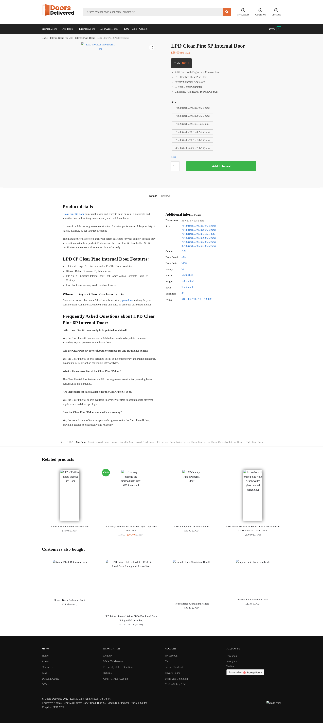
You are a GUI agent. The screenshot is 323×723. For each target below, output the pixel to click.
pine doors (127, 300)
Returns (107, 673)
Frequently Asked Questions (118, 667)
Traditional (187, 287)
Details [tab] (153, 195)
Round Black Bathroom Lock (69, 600)
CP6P (184, 262)
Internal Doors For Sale (61, 38)
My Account (243, 14)
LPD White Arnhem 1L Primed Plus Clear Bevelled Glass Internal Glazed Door (253, 528)
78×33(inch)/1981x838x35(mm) (199, 241)
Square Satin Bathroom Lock (253, 599)
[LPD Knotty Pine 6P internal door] (192, 495)
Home (45, 38)
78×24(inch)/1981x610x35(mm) (199, 225)
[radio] (192, 107)
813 (205, 299)
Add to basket (221, 166)
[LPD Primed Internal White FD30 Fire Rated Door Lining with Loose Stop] (131, 585)
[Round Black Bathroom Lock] (70, 577)
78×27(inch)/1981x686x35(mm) (199, 229)
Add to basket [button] (70, 632)
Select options (70, 542)
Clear (173, 157)
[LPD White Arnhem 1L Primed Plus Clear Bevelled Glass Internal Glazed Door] (253, 495)
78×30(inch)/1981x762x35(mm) (199, 237)
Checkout (276, 14)
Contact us (47, 667)
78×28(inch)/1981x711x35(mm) (199, 233)
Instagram (231, 661)
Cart (167, 661)
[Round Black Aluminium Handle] (192, 579)
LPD (184, 256)
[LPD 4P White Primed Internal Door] (70, 495)
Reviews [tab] (165, 195)
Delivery (108, 655)
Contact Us (260, 14)
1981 (184, 281)
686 (189, 299)
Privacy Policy (172, 673)
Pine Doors (257, 442)
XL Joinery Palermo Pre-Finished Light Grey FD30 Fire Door (130, 528)
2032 (191, 281)
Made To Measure (113, 661)
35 (183, 293)
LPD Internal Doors (165, 442)
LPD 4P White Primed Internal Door (70, 526)
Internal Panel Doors (85, 38)
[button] (151, 47)
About (45, 661)
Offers (45, 684)
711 (194, 299)
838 (210, 299)
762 (200, 299)
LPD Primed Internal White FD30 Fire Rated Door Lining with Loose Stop (131, 618)
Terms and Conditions (176, 678)
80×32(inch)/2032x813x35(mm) (199, 246)
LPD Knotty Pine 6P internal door (191, 526)
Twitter (230, 666)
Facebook (231, 656)
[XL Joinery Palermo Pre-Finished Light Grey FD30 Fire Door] (131, 495)
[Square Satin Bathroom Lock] (253, 577)
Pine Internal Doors (207, 442)
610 (184, 299)
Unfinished (187, 274)
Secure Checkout (174, 667)
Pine (184, 250)
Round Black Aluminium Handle (192, 603)
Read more (130, 632)
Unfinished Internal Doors (230, 442)
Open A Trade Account (115, 678)
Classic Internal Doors (98, 442)
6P (183, 268)
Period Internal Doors (186, 442)
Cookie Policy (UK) (175, 684)
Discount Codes (50, 678)
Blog (44, 673)
